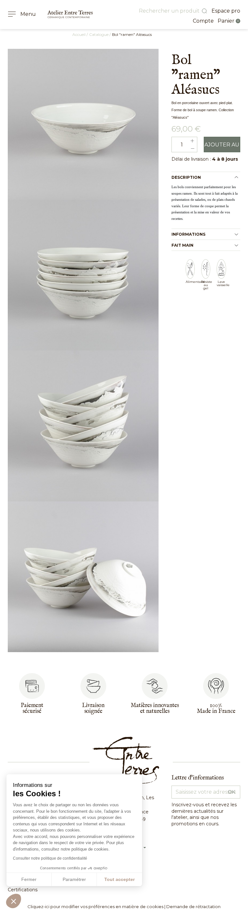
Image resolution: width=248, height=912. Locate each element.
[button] (13, 901)
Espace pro (226, 11)
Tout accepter (119, 879)
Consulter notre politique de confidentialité (50, 858)
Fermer (28, 879)
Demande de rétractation (193, 906)
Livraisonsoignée (93, 708)
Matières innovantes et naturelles (155, 708)
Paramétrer (74, 879)
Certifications (22, 890)
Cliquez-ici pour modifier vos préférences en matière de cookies (95, 906)
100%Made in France (216, 708)
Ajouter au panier (221, 147)
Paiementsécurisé (32, 708)
